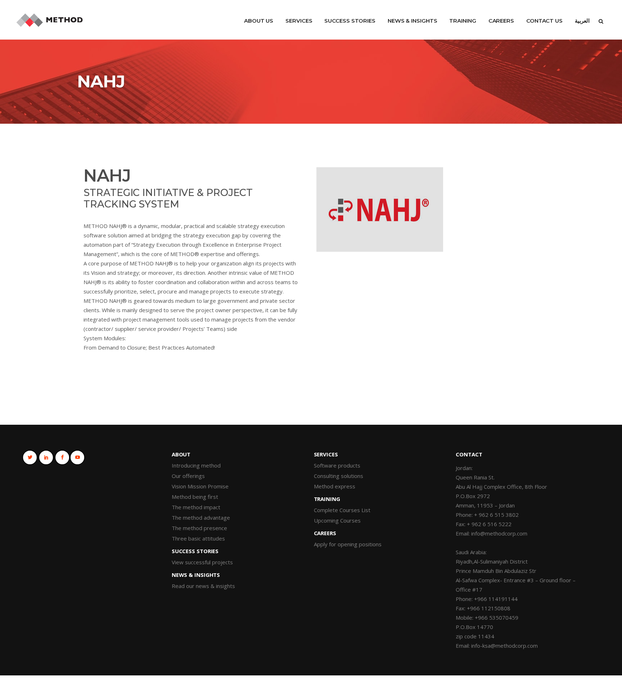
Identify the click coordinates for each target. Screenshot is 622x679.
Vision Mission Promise (200, 486)
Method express (334, 486)
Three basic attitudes (198, 538)
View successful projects (202, 562)
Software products (337, 465)
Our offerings (188, 476)
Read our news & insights (203, 586)
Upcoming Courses (337, 520)
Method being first (195, 497)
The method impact (196, 507)
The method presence (199, 528)
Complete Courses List (342, 510)
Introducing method (196, 465)
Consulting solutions (338, 476)
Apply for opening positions (348, 544)
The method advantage (201, 517)
